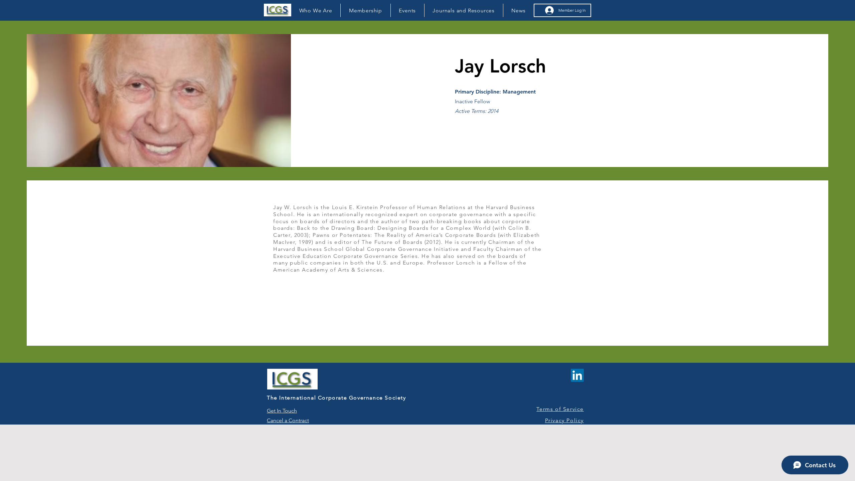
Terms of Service (560, 409)
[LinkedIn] (577, 375)
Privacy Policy (564, 420)
